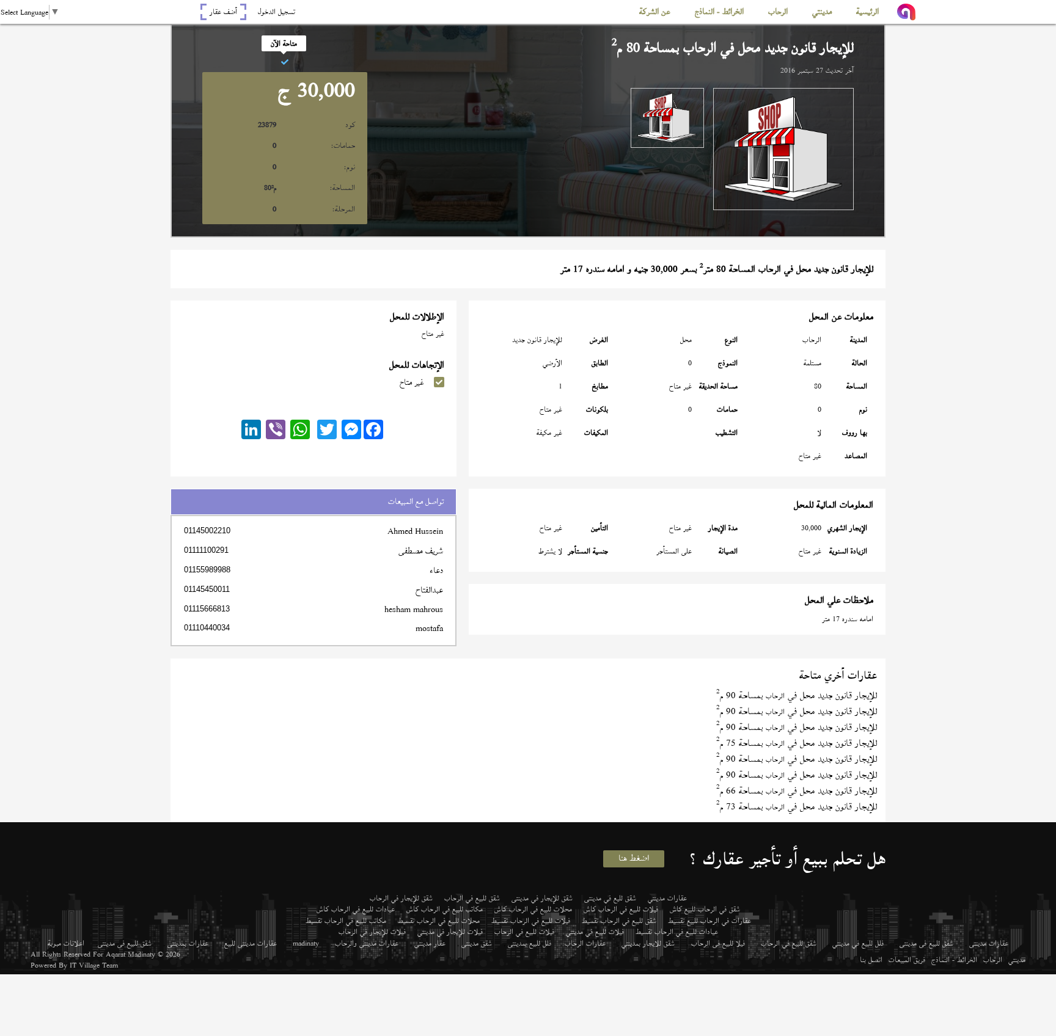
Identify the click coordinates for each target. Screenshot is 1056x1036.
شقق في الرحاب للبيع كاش (705, 908)
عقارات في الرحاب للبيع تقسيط (709, 920)
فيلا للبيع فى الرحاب (718, 943)
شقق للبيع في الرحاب (472, 897)
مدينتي (1016, 959)
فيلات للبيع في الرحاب (524, 931)
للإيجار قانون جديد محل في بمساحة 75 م (796, 743)
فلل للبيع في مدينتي (858, 943)
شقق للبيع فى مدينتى (926, 943)
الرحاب (992, 959)
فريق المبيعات (907, 959)
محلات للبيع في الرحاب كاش (533, 908)
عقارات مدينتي (667, 897)
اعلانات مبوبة (66, 943)
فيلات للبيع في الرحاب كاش (621, 908)
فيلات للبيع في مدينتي (595, 931)
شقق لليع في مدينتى (610, 897)
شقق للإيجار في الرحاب (401, 897)
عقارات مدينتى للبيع (250, 943)
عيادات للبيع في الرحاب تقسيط (677, 931)
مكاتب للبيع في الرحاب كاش (444, 908)
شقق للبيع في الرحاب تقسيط (619, 920)
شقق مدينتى (476, 943)
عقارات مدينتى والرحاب (366, 943)
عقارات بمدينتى (187, 943)
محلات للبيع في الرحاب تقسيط (439, 920)
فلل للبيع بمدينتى (529, 943)
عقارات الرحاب (585, 943)
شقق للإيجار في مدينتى (542, 897)
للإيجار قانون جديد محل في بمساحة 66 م (796, 791)
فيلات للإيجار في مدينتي (450, 931)
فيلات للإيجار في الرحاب (372, 931)
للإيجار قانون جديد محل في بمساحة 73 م (796, 807)
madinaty (306, 943)
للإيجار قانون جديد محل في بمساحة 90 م (796, 695)
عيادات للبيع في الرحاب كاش (356, 908)
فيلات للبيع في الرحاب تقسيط (530, 920)
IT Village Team (94, 965)
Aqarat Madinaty (130, 954)
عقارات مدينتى (988, 943)
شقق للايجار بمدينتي (648, 943)
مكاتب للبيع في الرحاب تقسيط (346, 920)
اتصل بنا (871, 959)
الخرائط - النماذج (954, 959)
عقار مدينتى (430, 943)
